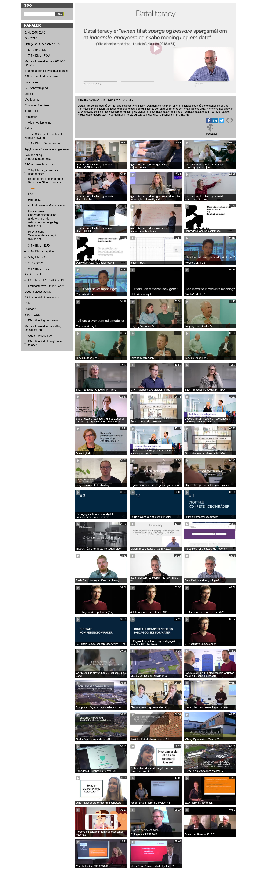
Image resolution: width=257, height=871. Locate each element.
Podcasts (211, 133)
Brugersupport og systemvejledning (47, 70)
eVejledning (32, 99)
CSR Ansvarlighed (36, 88)
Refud (28, 303)
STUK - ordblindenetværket (42, 76)
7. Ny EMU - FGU (39, 55)
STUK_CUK (32, 314)
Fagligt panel (33, 274)
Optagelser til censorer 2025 (42, 44)
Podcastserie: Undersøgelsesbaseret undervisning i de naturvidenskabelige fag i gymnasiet (43, 218)
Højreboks (34, 199)
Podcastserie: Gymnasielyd (49, 205)
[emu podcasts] (210, 128)
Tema (31, 188)
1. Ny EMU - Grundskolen (44, 143)
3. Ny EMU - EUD (39, 245)
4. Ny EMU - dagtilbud (41, 251)
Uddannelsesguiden (40, 335)
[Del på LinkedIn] (215, 122)
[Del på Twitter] (221, 122)
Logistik (29, 93)
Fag (30, 193)
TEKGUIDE (32, 111)
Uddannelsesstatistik (38, 291)
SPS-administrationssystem (42, 297)
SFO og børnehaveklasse (40, 164)
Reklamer (31, 116)
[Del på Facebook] (209, 122)
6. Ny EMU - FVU (39, 268)
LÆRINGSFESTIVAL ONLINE (47, 280)
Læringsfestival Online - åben (46, 285)
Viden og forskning (39, 122)
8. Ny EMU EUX (35, 32)
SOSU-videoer (34, 262)
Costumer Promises (37, 105)
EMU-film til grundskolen (43, 320)
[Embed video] (229, 120)
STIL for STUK (37, 49)
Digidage (30, 308)
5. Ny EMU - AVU (38, 257)
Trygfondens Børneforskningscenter (47, 149)
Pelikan (29, 128)
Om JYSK (31, 38)
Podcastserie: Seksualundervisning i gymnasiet (42, 235)
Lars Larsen (32, 82)
